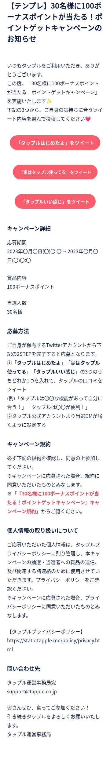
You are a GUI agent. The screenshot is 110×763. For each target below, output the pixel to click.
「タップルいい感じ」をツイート (55, 201)
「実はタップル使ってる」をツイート (55, 172)
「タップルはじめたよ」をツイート (55, 142)
